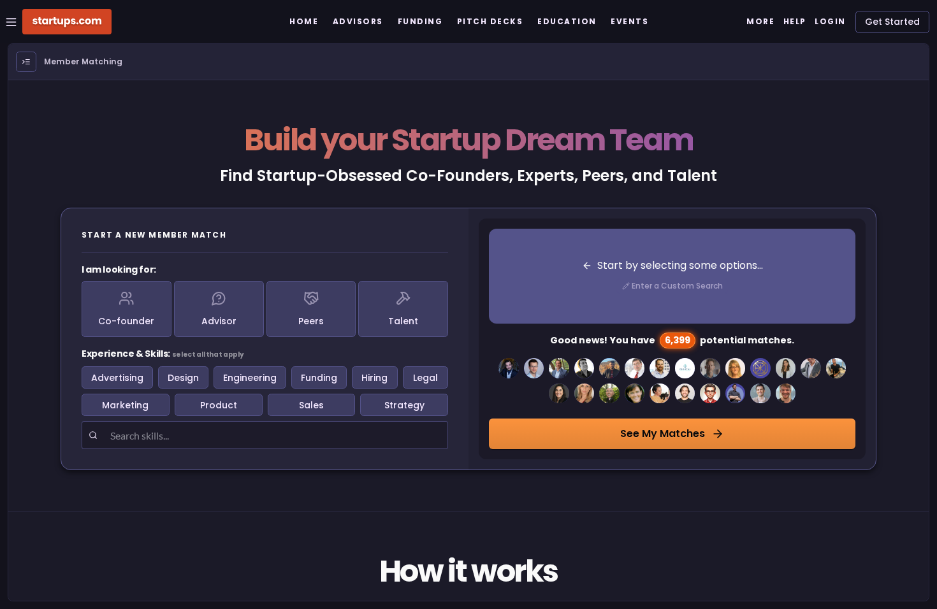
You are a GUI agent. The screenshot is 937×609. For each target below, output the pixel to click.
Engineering (250, 377)
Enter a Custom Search (677, 285)
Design (183, 377)
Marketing (125, 405)
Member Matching (83, 61)
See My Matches (662, 433)
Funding (319, 377)
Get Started (892, 21)
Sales (311, 405)
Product (218, 405)
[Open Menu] (26, 62)
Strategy (404, 405)
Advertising (117, 377)
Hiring (374, 377)
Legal (425, 377)
